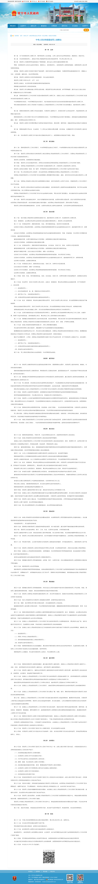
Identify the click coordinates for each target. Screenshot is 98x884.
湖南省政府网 (11, 1)
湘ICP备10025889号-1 (39, 879)
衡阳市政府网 (18, 1)
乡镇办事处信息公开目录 (35, 35)
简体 (83, 1)
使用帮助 (38, 871)
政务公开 (33, 26)
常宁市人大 (34, 1)
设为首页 (76, 1)
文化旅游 (75, 26)
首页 (21, 35)
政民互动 (64, 26)
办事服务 (54, 26)
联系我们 (30, 871)
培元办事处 (45, 35)
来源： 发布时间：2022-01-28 (44, 44)
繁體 (86, 1)
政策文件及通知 (52, 35)
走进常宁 (23, 26)
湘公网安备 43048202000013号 (55, 879)
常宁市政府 (42, 1)
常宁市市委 (26, 1)
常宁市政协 (50, 1)
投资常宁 (85, 26)
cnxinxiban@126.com (50, 881)
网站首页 (13, 26)
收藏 (80, 1)
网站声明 (52, 871)
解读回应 (44, 26)
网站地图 (45, 871)
